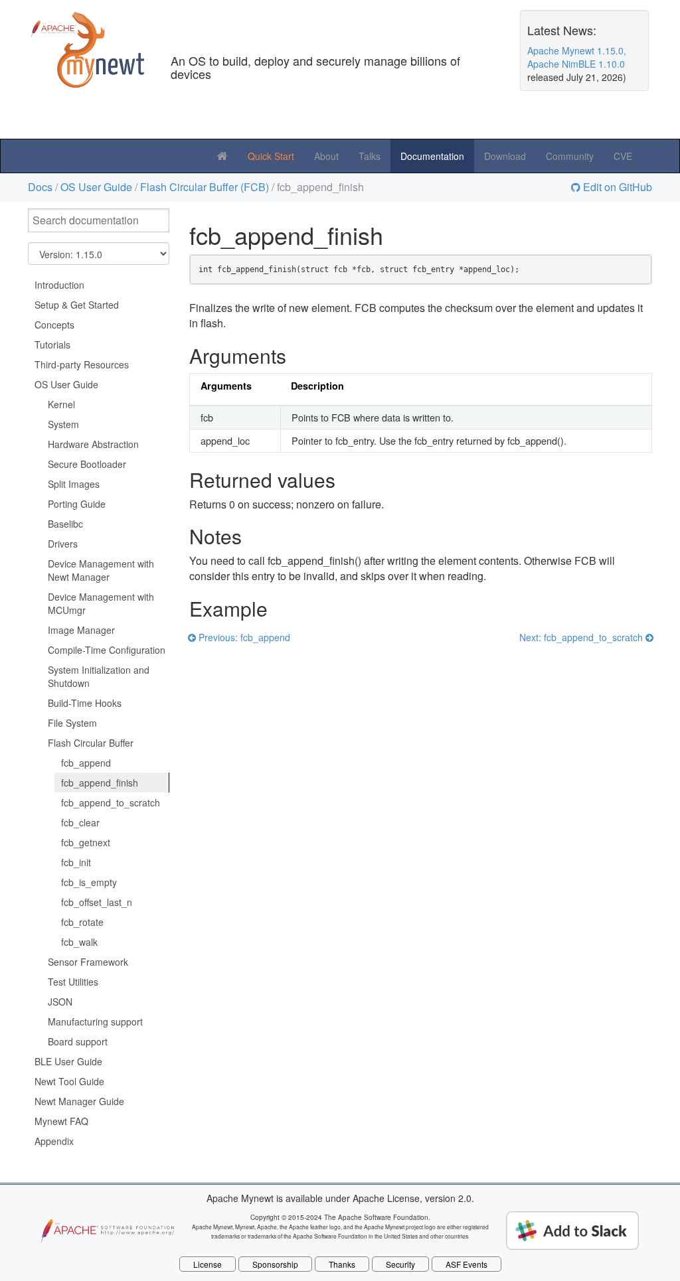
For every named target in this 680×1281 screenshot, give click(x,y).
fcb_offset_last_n (96, 902)
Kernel (61, 404)
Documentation (432, 156)
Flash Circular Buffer (90, 742)
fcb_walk (79, 941)
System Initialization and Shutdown (98, 676)
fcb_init (76, 862)
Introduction (59, 284)
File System (72, 722)
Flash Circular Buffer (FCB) (204, 186)
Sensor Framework (88, 961)
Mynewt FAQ (61, 1121)
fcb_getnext (85, 842)
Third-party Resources (82, 364)
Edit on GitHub (616, 187)
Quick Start (271, 156)
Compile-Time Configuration (106, 649)
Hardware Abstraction (93, 444)
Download (505, 156)
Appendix (54, 1141)
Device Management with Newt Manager (101, 570)
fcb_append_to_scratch (110, 802)
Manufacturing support (95, 1021)
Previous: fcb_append (243, 637)
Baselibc (65, 523)
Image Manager (81, 630)
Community (570, 156)
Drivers (63, 543)
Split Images (74, 483)
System (63, 424)
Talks (370, 156)
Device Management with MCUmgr (101, 603)
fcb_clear (80, 822)
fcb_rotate (82, 922)
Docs (40, 186)
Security (400, 1264)
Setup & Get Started (77, 304)
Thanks (342, 1264)
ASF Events (466, 1264)
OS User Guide (96, 186)
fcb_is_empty (89, 882)
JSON (60, 1001)
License (207, 1264)
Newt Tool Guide (69, 1081)
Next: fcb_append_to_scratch (582, 637)
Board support (78, 1041)
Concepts (54, 324)
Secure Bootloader (87, 464)
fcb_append (86, 762)
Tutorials (52, 344)
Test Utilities (73, 981)
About (326, 156)
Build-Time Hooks (85, 703)
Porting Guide (77, 503)
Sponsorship (275, 1264)
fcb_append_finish (99, 782)
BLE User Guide (68, 1061)
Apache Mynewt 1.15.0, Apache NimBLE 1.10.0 (576, 57)
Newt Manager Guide (79, 1101)
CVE (623, 156)
